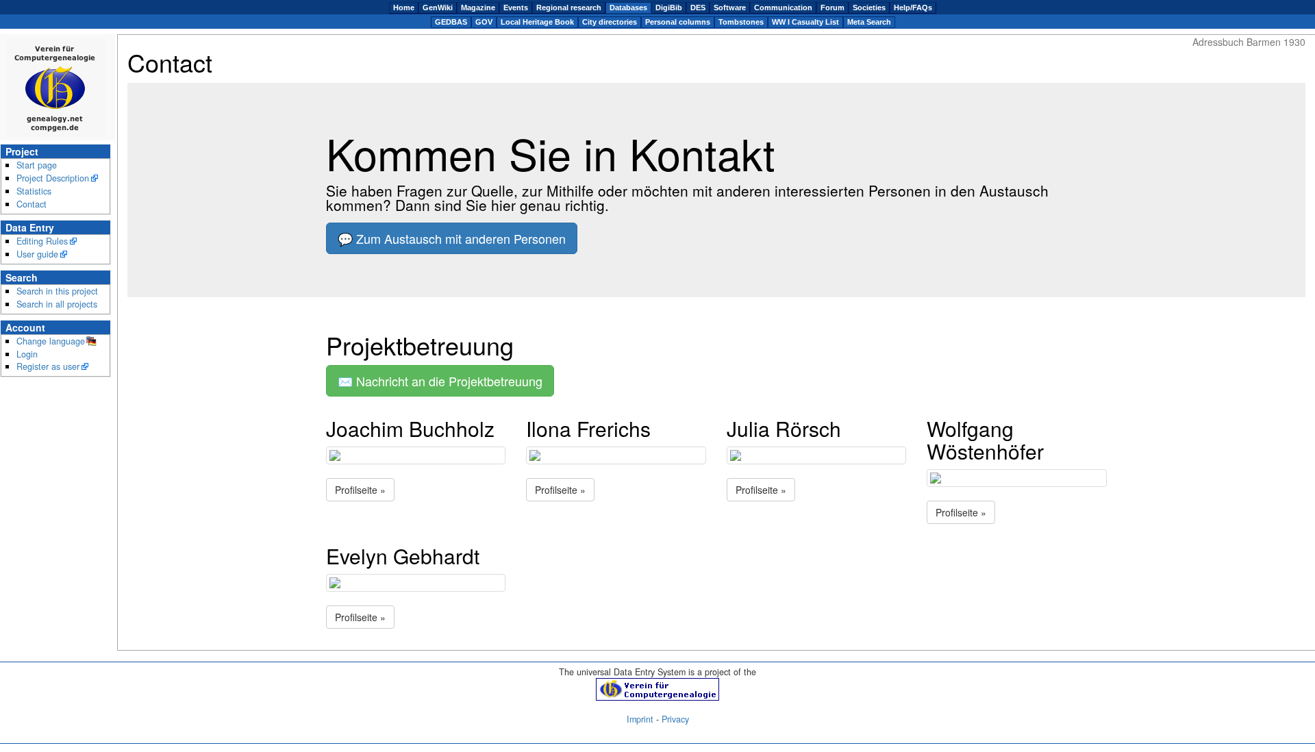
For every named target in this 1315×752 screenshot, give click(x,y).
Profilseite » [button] (360, 490)
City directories (609, 22)
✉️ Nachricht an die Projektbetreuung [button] (440, 381)
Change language (50, 341)
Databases (628, 7)
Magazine (478, 7)
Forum (832, 7)
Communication (783, 7)
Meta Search (869, 22)
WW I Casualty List (805, 22)
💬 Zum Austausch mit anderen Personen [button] (452, 238)
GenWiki (438, 7)
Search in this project (57, 291)
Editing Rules (42, 241)
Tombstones (741, 22)
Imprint (640, 719)
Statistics (33, 191)
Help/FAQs (913, 7)
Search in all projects (56, 304)
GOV (483, 22)
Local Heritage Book (537, 22)
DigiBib (668, 7)
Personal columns (677, 22)
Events (515, 7)
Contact (31, 204)
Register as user (47, 366)
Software (730, 7)
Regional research (568, 7)
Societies (869, 7)
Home (403, 7)
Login (27, 354)
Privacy (675, 719)
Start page (36, 165)
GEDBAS (451, 22)
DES (697, 7)
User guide (37, 254)
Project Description (52, 178)
